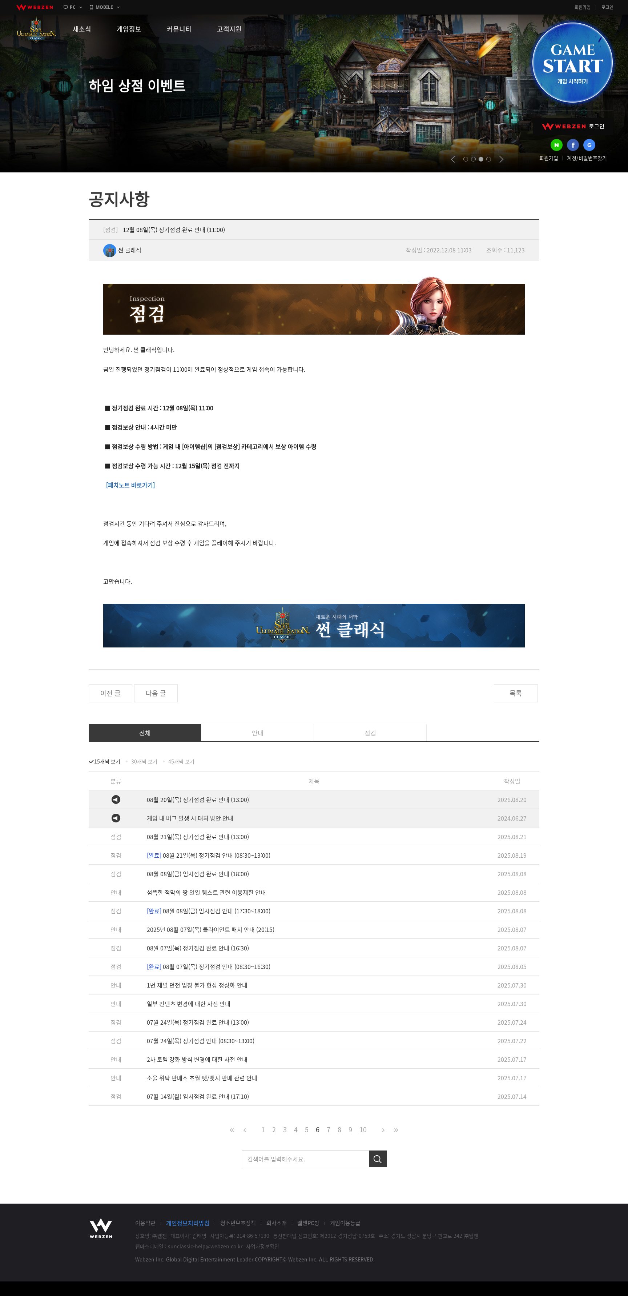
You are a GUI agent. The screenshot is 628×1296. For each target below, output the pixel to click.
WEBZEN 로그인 (573, 126)
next (501, 159)
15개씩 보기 (107, 761)
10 (363, 1130)
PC (73, 7)
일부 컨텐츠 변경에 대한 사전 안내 (188, 1003)
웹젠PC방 (308, 1223)
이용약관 (145, 1223)
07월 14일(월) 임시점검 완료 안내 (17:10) (198, 1096)
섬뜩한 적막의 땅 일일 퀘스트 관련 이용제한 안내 (206, 892)
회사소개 (276, 1223)
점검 (370, 732)
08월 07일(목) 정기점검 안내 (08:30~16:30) (208, 966)
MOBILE (104, 7)
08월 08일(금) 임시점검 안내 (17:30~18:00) (208, 910)
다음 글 (156, 693)
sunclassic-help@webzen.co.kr (205, 1246)
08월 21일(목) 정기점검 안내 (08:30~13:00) (208, 855)
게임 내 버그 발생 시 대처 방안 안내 (190, 818)
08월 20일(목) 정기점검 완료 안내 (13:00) (198, 799)
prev (453, 159)
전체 (145, 732)
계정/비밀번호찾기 (587, 158)
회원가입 (583, 7)
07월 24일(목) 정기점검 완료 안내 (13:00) (198, 1022)
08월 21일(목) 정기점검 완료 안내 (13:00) (198, 836)
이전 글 (110, 693)
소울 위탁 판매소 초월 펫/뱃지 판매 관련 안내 (202, 1077)
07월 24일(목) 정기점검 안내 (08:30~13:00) (200, 1040)
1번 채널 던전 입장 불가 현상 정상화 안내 (197, 985)
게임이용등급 (345, 1223)
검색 (378, 1159)
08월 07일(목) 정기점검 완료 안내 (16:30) (198, 948)
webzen (34, 7)
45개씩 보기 (181, 761)
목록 (516, 693)
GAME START (572, 62)
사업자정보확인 (262, 1246)
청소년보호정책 (238, 1223)
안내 (257, 732)
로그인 (607, 7)
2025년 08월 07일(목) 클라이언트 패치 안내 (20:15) (210, 929)
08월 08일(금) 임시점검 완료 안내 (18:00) (198, 873)
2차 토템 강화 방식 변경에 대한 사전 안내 (197, 1059)
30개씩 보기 (144, 761)
